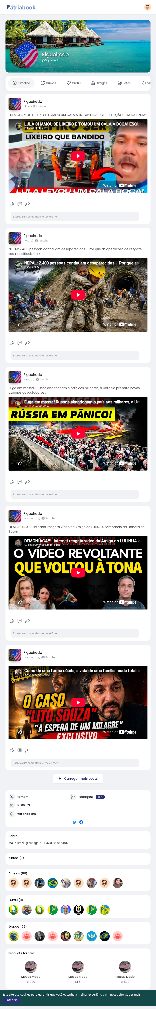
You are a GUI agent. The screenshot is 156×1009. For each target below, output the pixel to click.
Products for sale (21, 953)
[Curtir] (20, 204)
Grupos (14, 926)
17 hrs (27, 106)
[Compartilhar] (27, 204)
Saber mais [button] (133, 994)
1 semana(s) (32, 518)
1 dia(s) (28, 241)
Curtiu (13, 900)
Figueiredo (55, 54)
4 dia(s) (29, 379)
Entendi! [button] (11, 1000)
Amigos (14, 873)
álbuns (13, 858)
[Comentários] (19, 204)
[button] (148, 7)
